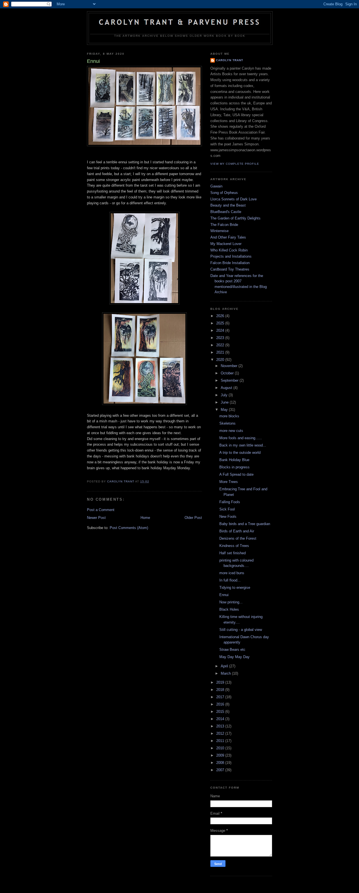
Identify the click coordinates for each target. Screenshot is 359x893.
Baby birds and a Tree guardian (244, 524)
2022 (220, 345)
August (227, 388)
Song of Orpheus (224, 193)
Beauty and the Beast (228, 205)
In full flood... (230, 580)
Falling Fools (229, 502)
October (228, 373)
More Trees (228, 482)
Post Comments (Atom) (129, 528)
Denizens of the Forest (237, 538)
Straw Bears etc (232, 649)
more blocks (229, 416)
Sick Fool (227, 509)
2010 (220, 748)
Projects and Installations (231, 256)
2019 (220, 682)
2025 (220, 323)
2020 (220, 360)
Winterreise (219, 231)
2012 (220, 733)
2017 (220, 697)
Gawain (216, 186)
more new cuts (231, 431)
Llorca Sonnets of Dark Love (233, 199)
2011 (220, 741)
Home (145, 518)
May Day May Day (234, 657)
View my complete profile (234, 163)
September (230, 380)
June (225, 402)
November (229, 366)
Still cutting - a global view (240, 630)
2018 (220, 690)
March (226, 673)
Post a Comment (100, 510)
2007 (220, 770)
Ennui (224, 595)
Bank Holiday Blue (234, 460)
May (225, 409)
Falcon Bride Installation (230, 263)
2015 (220, 711)
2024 (220, 330)
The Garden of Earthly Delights (235, 218)
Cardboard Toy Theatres (229, 269)
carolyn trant (229, 60)
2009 (220, 755)
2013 (220, 726)
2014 (220, 719)
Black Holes (229, 609)
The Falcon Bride (224, 225)
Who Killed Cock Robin (229, 250)
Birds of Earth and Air (236, 531)
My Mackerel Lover (225, 244)
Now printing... (231, 602)
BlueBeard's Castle (225, 212)
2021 (220, 352)
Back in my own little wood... (242, 445)
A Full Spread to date (236, 474)
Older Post (193, 518)
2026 (220, 316)
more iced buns (231, 573)
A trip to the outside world (240, 452)
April (225, 666)
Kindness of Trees (234, 546)
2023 (220, 338)
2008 (220, 763)
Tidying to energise (234, 587)
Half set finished (232, 553)
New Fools (227, 516)
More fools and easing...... (240, 438)
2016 (220, 704)
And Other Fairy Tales (228, 237)
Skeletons (227, 423)
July (225, 395)
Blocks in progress (234, 467)
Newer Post (96, 518)
